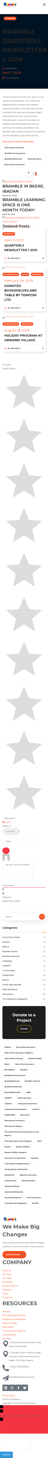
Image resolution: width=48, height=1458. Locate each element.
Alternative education (14, 148)
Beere (7, 1064)
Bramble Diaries (11, 274)
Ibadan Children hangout (15, 1152)
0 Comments (12, 78)
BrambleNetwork (12, 1081)
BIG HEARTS (10, 1070)
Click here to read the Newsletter (18, 141)
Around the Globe (24, 937)
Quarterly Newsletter (14, 1192)
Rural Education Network (13, 1315)
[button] (14, 1254)
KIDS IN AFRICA (24, 989)
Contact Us (7, 1297)
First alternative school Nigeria (18, 1141)
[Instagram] (12, 1388)
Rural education (34, 1198)
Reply (3, 1431)
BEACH (24, 947)
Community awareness (27, 1104)
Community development (16, 1109)
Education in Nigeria (13, 1126)
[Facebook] (18, 1388)
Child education (34, 159)
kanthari (34, 1158)
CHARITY (24, 966)
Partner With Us (10, 1286)
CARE (28, 1092)
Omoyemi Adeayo (12, 1186)
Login (7, 822)
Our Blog (6, 1338)
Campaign (24, 961)
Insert (6, 1455)
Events (25, 274)
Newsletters (8, 1327)
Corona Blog (24, 970)
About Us (6, 1270)
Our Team (7, 1278)
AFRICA (8, 1047)
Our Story (6, 1274)
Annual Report (9, 1334)
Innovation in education (15, 1158)
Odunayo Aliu (10, 1181)
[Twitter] (25, 1388)
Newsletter (10, 18)
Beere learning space (24, 1064)
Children (8, 1104)
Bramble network (32, 1081)
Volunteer (7, 1289)
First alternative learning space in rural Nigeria (22, 1133)
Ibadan (8, 1147)
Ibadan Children (23, 1147)
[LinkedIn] (5, 1388)
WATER (35, 1203)
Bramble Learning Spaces (14, 1319)
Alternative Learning (14, 1058)
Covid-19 (35, 1109)
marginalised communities (16, 1169)
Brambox (6, 1311)
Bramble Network (24, 956)
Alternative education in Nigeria (19, 1053)
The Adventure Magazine (24, 999)
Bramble (13, 68)
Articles (24, 942)
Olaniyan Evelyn (28, 1181)
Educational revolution (15, 165)
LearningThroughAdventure (17, 1164)
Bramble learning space (15, 153)
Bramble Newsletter (13, 159)
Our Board (7, 1282)
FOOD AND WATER (24, 985)
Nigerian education (28, 1175)
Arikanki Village (35, 1058)
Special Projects (9, 1323)
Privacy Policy (8, 1395)
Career (5, 1293)
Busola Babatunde (13, 1092)
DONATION (24, 975)
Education (24, 1115)
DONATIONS (10, 1115)
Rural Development (13, 1198)
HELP (39, 1141)
